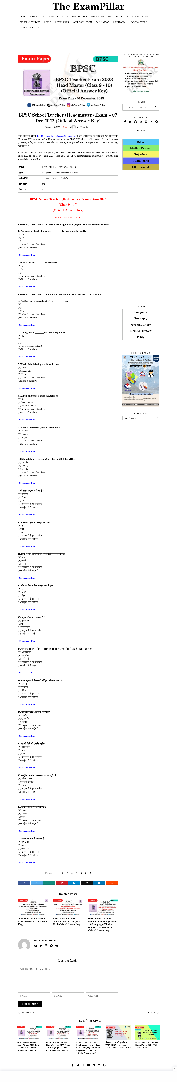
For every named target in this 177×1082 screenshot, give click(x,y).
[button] (155, 107)
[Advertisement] (88, 44)
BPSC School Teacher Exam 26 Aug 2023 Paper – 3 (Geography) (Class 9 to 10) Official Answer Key (58, 1046)
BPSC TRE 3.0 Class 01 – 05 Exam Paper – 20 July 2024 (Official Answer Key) (67, 921)
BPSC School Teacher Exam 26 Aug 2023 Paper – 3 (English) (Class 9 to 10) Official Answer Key (29, 1046)
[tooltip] (24, 883)
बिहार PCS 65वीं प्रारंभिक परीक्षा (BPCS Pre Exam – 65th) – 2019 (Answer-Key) (118, 1045)
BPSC (65, 126)
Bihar (140, 142)
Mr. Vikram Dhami (84, 127)
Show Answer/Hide (27, 254)
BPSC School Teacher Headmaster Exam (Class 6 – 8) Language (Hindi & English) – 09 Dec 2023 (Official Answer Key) (102, 924)
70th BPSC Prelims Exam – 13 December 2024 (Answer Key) (32, 921)
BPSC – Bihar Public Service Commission (56, 135)
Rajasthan (140, 154)
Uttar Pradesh (141, 167)
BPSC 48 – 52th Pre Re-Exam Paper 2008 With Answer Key (146, 1045)
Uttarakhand (140, 160)
